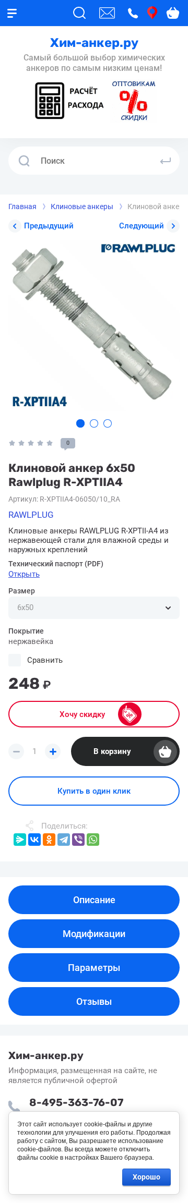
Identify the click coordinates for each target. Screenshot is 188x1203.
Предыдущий (49, 226)
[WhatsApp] (93, 839)
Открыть (24, 574)
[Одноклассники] (49, 839)
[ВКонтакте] (34, 839)
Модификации (94, 933)
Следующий (141, 226)
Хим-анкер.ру (94, 42)
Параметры (94, 967)
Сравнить (45, 660)
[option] (94, 325)
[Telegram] (63, 839)
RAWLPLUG (31, 514)
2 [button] (94, 423)
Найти (165, 160)
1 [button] (80, 423)
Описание (94, 899)
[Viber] (78, 839)
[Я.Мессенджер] (20, 839)
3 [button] (107, 423)
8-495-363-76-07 (76, 1102)
